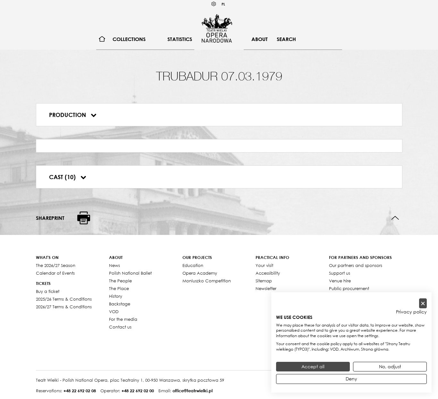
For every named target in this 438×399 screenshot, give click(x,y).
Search (286, 39)
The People (120, 280)
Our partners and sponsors (355, 265)
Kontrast (214, 4)
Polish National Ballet (130, 273)
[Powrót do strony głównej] (216, 28)
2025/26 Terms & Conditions (64, 299)
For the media (123, 319)
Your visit (264, 265)
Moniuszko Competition (206, 280)
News (114, 265)
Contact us (120, 326)
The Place (119, 288)
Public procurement (349, 288)
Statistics (179, 39)
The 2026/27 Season (55, 265)
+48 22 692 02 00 (138, 390)
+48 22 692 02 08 (79, 390)
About (259, 39)
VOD (114, 311)
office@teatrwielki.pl (193, 390)
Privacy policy (411, 311)
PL (223, 4)
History (115, 296)
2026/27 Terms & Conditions (64, 306)
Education (192, 265)
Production (68, 114)
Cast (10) (63, 176)
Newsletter (266, 288)
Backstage (119, 303)
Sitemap (264, 280)
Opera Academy (199, 273)
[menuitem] (102, 39)
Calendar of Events (55, 273)
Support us (339, 273)
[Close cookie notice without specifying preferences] (423, 303)
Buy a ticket (47, 291)
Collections (129, 39)
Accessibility (268, 273)
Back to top (395, 218)
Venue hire (340, 280)
